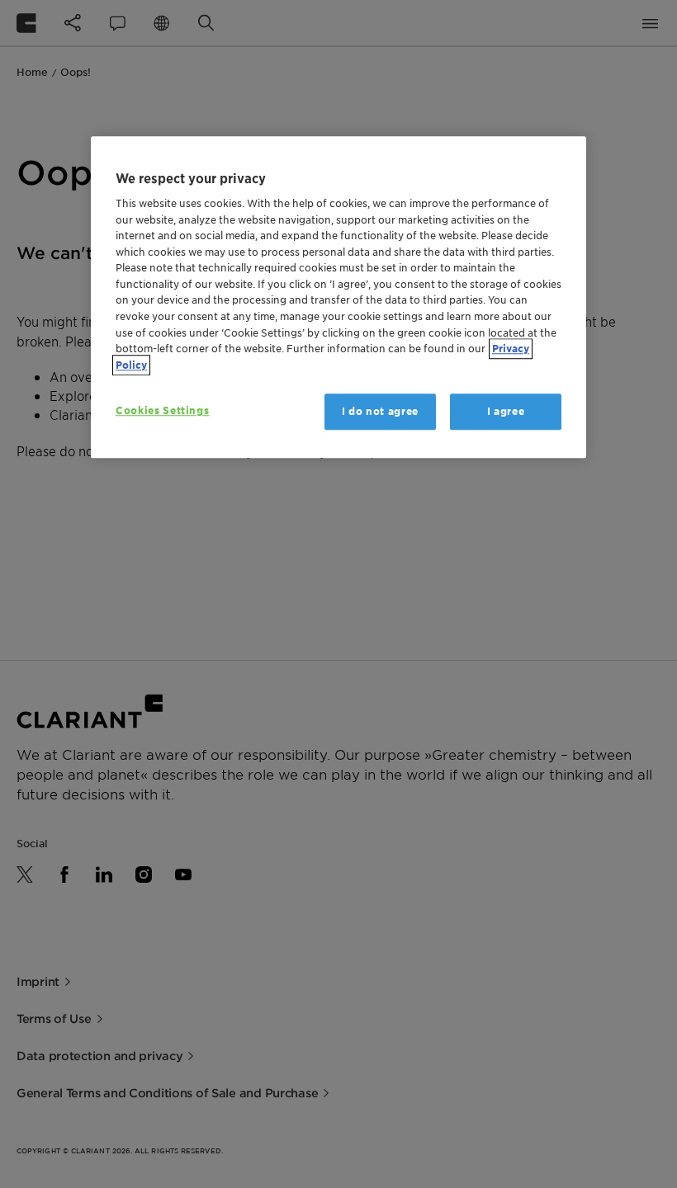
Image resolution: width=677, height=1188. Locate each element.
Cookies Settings (162, 410)
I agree (506, 411)
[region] (338, 297)
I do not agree (380, 411)
